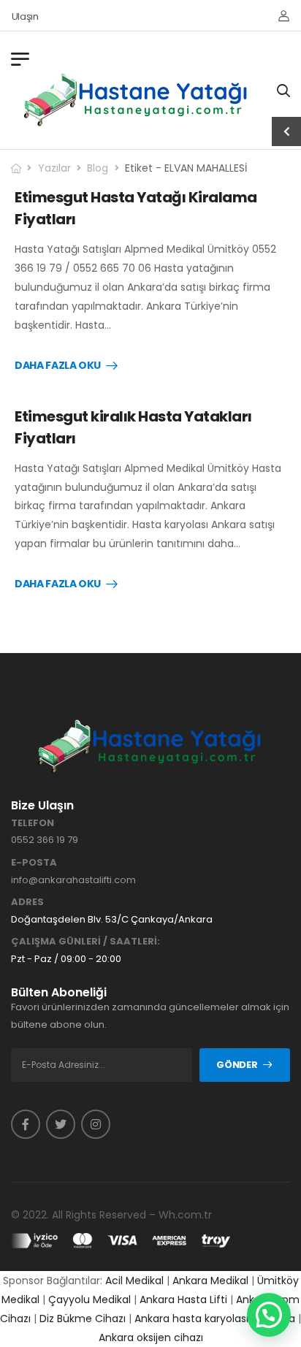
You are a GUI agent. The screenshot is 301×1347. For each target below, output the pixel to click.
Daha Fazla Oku (58, 366)
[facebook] (25, 1124)
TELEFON (32, 823)
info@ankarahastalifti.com (73, 880)
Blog (97, 168)
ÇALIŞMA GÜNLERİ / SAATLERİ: (85, 941)
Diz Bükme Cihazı (82, 1318)
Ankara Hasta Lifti (183, 1299)
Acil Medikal (134, 1280)
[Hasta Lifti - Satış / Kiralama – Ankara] (136, 99)
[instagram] (95, 1124)
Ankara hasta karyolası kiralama (214, 1318)
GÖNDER (236, 1065)
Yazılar (54, 168)
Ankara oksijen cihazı (151, 1337)
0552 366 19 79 (44, 840)
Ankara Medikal (210, 1280)
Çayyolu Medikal (89, 1299)
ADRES (27, 902)
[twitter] (60, 1124)
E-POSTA (34, 863)
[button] (269, 1315)
